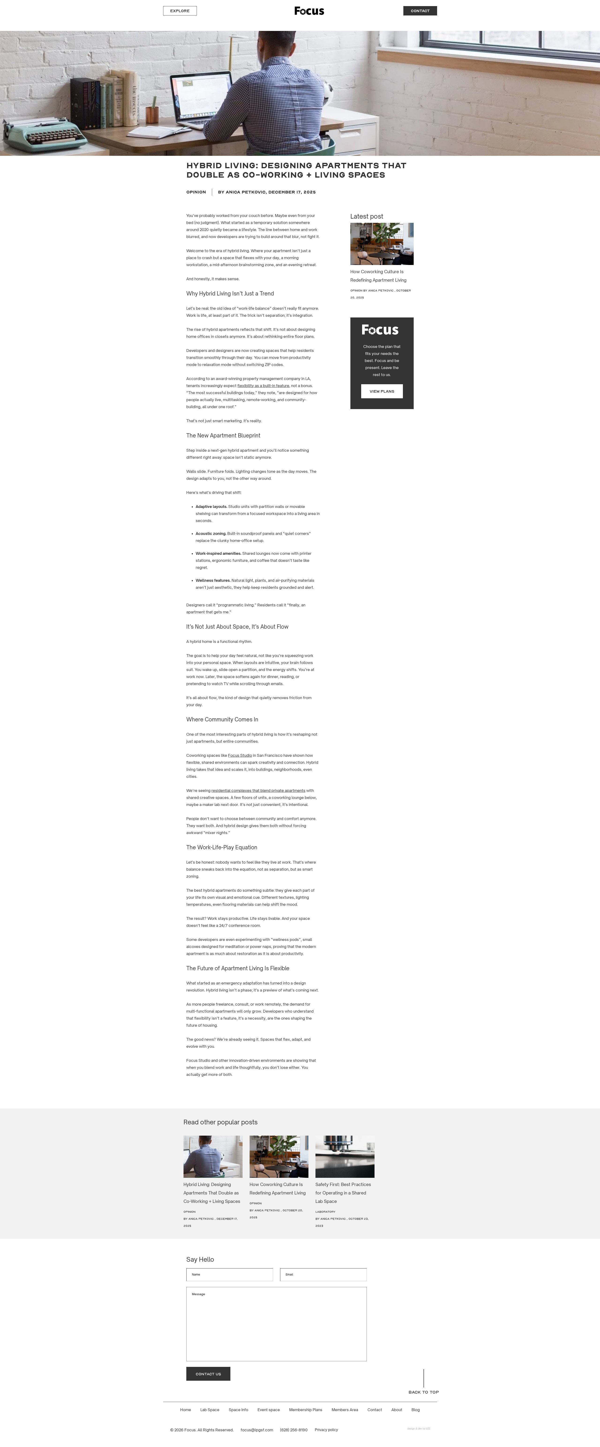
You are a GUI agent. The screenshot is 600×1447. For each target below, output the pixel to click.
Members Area (345, 1409)
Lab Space (209, 1409)
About (396, 1409)
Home (185, 1409)
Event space (269, 1409)
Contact (375, 1409)
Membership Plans (305, 1409)
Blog (416, 1409)
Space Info (238, 1409)
